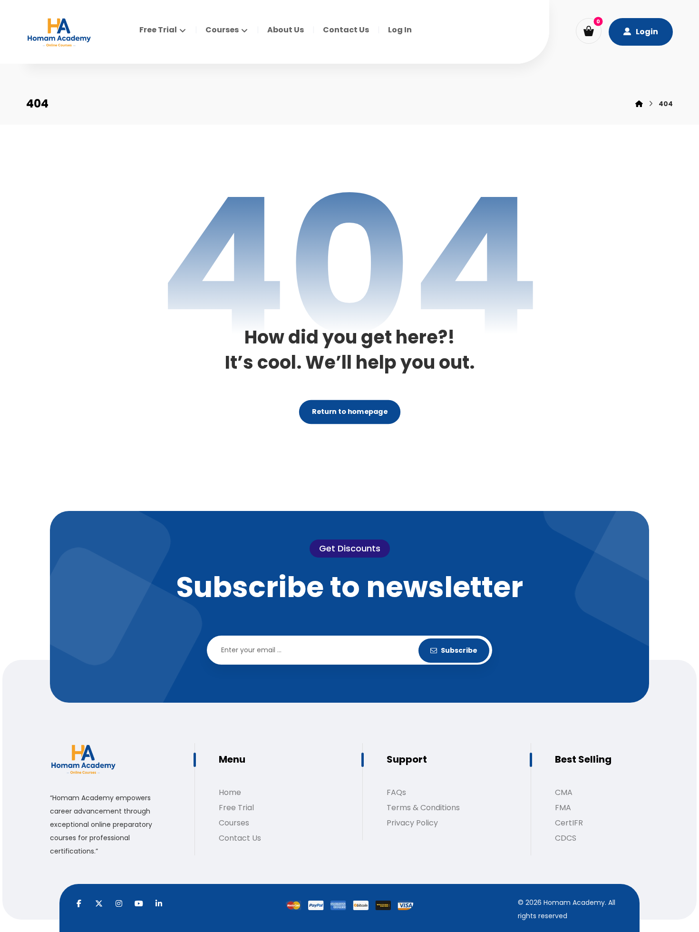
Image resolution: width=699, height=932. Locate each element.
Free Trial (236, 807)
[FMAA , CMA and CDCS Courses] (59, 33)
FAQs (396, 792)
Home (230, 792)
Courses (234, 822)
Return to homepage (349, 412)
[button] (589, 31)
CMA (564, 792)
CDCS (565, 838)
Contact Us (240, 838)
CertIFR (569, 822)
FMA (563, 807)
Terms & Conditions (423, 807)
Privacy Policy (412, 822)
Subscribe (459, 650)
